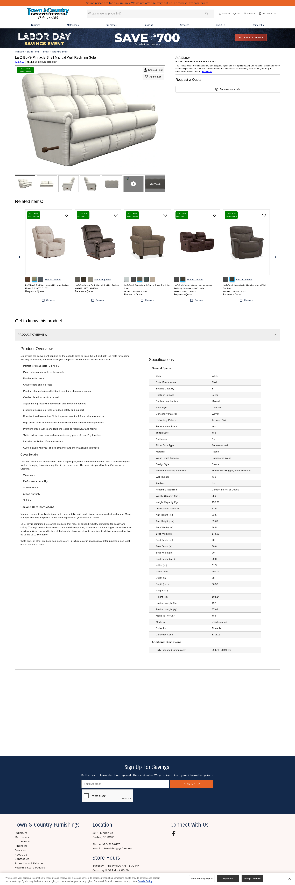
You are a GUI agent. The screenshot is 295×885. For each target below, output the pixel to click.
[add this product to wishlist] (66, 215)
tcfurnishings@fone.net (117, 848)
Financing (148, 25)
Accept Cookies (252, 878)
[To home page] (48, 14)
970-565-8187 (111, 844)
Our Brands (111, 25)
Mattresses (73, 25)
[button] (220, 14)
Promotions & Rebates (29, 863)
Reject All (228, 878)
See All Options (53, 279)
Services (184, 25)
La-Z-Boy (19, 62)
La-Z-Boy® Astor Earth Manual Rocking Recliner (97, 285)
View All (155, 183)
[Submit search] (206, 14)
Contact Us (258, 25)
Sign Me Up (192, 784)
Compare (50, 300)
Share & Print (155, 69)
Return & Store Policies (30, 867)
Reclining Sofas (60, 51)
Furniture (35, 25)
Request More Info (230, 89)
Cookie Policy (145, 881)
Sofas (46, 51)
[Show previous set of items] (19, 257)
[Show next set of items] (275, 257)
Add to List (155, 76)
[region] (147, 879)
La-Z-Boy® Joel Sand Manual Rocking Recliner (47, 285)
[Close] (289, 878)
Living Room (33, 51)
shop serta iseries (250, 37)
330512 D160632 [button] (47, 62)
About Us (220, 25)
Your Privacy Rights (201, 878)
